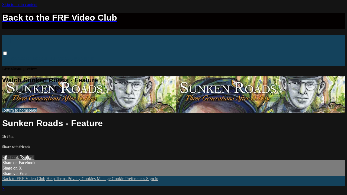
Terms (62, 178)
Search (25, 58)
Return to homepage (19, 110)
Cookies (89, 178)
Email (29, 157)
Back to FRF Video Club (56, 58)
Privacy (75, 178)
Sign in (87, 58)
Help (51, 178)
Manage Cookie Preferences (121, 178)
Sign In (9, 63)
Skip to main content (19, 4)
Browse (10, 58)
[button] (5, 53)
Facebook (11, 157)
